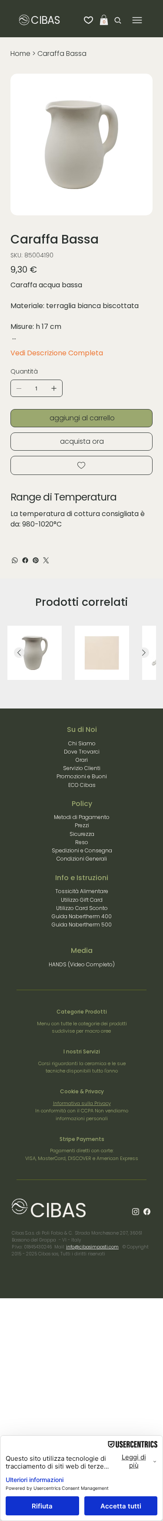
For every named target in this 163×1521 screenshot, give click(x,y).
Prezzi (82, 825)
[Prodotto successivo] (144, 652)
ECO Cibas (82, 785)
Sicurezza (82, 834)
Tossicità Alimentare (81, 891)
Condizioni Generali (82, 858)
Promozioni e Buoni (82, 776)
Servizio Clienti (81, 768)
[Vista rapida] (34, 653)
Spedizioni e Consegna (82, 850)
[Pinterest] (35, 560)
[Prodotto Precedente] (19, 652)
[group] (81, 652)
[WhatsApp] (14, 560)
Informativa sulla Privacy (82, 1103)
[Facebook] (25, 560)
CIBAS (45, 20)
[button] (104, 20)
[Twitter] (46, 560)
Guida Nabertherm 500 (82, 924)
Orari (82, 760)
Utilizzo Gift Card (82, 900)
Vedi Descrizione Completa (56, 353)
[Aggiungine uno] (54, 388)
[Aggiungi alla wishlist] (81, 465)
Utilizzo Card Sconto (82, 908)
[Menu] (137, 20)
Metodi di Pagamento (82, 817)
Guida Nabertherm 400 (82, 916)
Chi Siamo (82, 743)
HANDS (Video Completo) (82, 964)
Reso (81, 842)
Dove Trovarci (82, 751)
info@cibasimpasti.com (92, 1247)
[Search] (116, 20)
